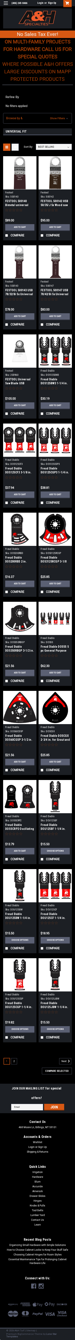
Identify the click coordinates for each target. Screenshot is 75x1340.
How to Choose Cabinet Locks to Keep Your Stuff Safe (37, 1249)
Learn (37, 1224)
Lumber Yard (37, 1215)
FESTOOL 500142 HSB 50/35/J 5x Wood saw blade (54, 205)
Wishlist (37, 1142)
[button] (37, 118)
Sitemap (30, 1330)
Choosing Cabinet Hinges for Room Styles (38, 1254)
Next (64, 1061)
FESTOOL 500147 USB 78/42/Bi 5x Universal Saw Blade (54, 294)
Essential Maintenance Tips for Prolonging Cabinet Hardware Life (38, 1261)
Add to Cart (20, 227)
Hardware (37, 1176)
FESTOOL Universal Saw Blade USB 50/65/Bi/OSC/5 (17, 383)
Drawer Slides (37, 1196)
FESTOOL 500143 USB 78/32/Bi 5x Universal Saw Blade (19, 294)
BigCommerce (26, 1334)
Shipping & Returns (37, 1151)
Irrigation (37, 1172)
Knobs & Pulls (37, 1205)
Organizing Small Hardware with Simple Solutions (37, 1245)
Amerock (37, 1191)
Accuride (37, 1186)
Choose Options (55, 851)
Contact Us (37, 1219)
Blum (38, 1181)
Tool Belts (37, 1210)
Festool (9, 192)
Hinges (38, 1200)
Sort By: (28, 146)
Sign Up (52, 2)
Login (40, 2)
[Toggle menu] (5, 5)
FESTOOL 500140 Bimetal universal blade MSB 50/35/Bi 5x (19, 205)
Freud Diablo (47, 370)
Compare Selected (57, 1071)
